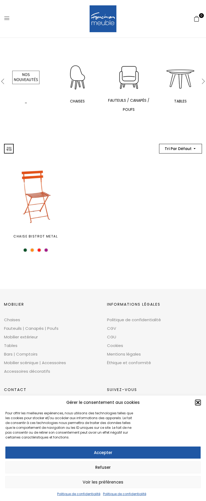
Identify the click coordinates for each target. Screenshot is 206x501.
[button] (198, 402)
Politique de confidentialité (78, 494)
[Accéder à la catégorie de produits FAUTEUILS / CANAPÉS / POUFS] (128, 77)
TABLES (180, 101)
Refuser (103, 467)
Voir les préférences (103, 482)
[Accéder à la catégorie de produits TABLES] (180, 77)
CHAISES (77, 101)
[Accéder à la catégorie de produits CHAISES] (77, 77)
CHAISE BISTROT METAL (35, 236)
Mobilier (14, 304)
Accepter (103, 452)
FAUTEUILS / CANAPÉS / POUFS (128, 105)
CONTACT (15, 389)
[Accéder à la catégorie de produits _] (25, 77)
